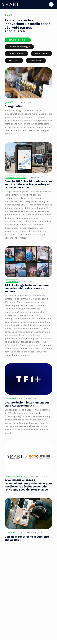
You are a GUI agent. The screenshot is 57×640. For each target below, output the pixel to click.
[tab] (18, 40)
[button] (51, 4)
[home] (10, 4)
